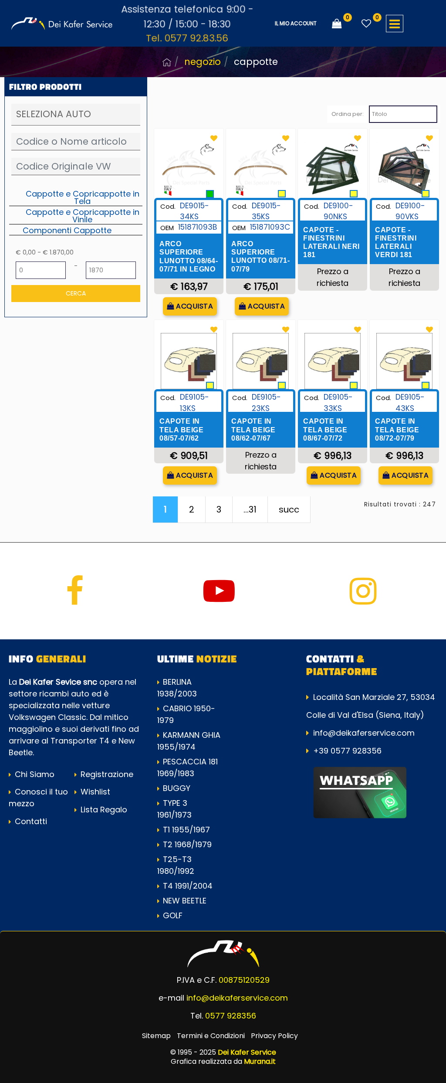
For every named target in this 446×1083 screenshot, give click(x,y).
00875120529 (244, 979)
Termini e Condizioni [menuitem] (211, 1036)
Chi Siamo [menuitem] (33, 774)
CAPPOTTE (256, 61)
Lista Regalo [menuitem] (102, 809)
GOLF (172, 915)
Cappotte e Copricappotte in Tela (82, 197)
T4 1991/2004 (188, 885)
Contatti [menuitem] (30, 821)
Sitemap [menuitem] (156, 1036)
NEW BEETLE (184, 900)
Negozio (202, 61)
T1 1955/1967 (186, 829)
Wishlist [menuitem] (94, 791)
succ (289, 509)
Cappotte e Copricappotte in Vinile (82, 215)
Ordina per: (347, 114)
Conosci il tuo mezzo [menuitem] (38, 797)
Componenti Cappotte (67, 230)
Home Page (166, 62)
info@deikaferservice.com (364, 732)
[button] (75, 293)
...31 (250, 509)
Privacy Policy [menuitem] (274, 1036)
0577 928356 (230, 1015)
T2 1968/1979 (187, 844)
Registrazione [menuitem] (105, 774)
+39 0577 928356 (347, 750)
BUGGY (176, 788)
